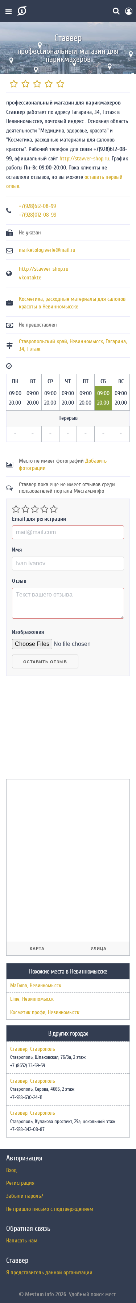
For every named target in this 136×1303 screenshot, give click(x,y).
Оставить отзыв (45, 662)
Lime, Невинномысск (32, 999)
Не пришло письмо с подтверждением (49, 1209)
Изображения (28, 632)
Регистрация (20, 1183)
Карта (37, 948)
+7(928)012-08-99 (37, 215)
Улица (99, 948)
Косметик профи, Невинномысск (44, 1012)
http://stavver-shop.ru (84, 158)
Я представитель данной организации (49, 1272)
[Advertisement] (60, 730)
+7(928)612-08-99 (37, 206)
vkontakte (30, 277)
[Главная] (21, 11)
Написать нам (21, 1240)
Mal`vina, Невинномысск (35, 986)
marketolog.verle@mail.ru (47, 250)
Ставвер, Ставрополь (32, 1049)
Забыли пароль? (24, 1196)
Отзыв (19, 581)
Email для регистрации (39, 519)
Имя (17, 549)
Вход (11, 1170)
